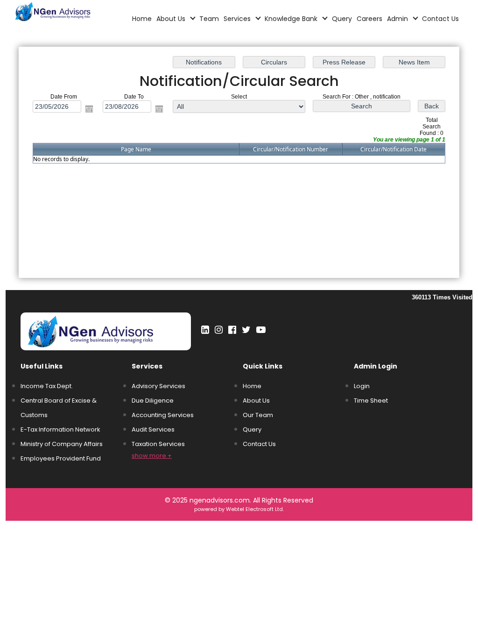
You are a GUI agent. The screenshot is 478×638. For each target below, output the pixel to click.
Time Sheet (371, 400)
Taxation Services (158, 444)
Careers (369, 18)
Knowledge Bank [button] (292, 18)
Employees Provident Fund (61, 458)
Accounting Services (163, 415)
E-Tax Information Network (60, 429)
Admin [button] (398, 18)
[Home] (64, 11)
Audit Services (153, 429)
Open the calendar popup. (89, 109)
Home (142, 18)
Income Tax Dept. (47, 386)
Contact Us (440, 18)
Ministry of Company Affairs (62, 444)
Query (342, 18)
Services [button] (238, 18)
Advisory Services (158, 386)
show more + (152, 455)
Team (209, 18)
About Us (256, 400)
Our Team (258, 415)
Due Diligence (153, 400)
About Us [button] (171, 18)
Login (362, 386)
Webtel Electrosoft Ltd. (255, 509)
